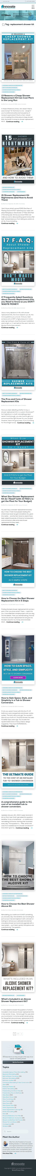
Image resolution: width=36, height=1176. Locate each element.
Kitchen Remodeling (8, 1111)
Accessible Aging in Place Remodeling (12, 85)
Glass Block (6, 1095)
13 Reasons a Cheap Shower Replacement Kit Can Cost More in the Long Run (17, 98)
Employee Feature (8, 1087)
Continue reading (12, 121)
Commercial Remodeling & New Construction (16, 1082)
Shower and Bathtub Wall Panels (11, 89)
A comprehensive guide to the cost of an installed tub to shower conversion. (16, 804)
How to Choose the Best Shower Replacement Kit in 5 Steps (17, 599)
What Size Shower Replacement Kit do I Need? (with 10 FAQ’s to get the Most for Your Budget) (17, 499)
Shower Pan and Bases (8, 92)
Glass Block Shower (8, 1097)
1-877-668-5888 (30, 1)
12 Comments (20, 910)
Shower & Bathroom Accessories (12, 1118)
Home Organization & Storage (11, 1109)
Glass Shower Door (22, 895)
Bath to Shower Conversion (10, 87)
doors (4, 1084)
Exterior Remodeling (9, 1089)
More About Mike (8, 1153)
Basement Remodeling (9, 1074)
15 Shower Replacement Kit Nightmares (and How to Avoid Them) (17, 197)
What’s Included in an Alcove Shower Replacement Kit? (16, 1000)
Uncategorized (21, 191)
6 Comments (21, 1005)
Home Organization (8, 1107)
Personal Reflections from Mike (12, 1116)
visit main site (6, 1)
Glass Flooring (7, 1101)
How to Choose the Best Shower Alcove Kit (17, 905)
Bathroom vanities (8, 1080)
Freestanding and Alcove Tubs (11, 1091)
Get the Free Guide (18, 1062)
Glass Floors (6, 1103)
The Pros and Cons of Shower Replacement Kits (16, 400)
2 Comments (22, 203)
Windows (5, 1126)
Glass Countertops (8, 1099)
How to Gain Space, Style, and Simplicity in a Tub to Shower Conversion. (16, 700)
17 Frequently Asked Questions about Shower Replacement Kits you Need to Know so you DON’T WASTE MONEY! (17, 301)
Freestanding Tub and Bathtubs (12, 1093)
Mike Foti (5, 104)
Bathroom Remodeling (8, 187)
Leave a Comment (22, 104)
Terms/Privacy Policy (18, 1170)
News (4, 1114)
